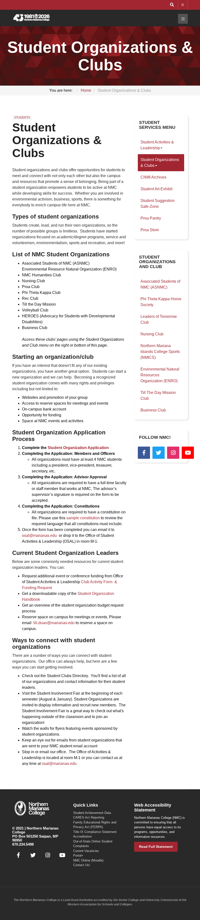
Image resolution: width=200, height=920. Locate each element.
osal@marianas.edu (39, 535)
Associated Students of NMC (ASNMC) (160, 284)
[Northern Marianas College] (31, 18)
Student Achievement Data (92, 813)
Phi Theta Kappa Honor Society (160, 302)
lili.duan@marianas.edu (54, 623)
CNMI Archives (153, 177)
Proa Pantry (150, 218)
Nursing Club (151, 334)
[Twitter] (158, 453)
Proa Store (149, 230)
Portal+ (78, 855)
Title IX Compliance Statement (95, 832)
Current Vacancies (86, 851)
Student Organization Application (78, 448)
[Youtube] (188, 453)
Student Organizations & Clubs (57, 140)
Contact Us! (81, 865)
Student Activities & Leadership (157, 145)
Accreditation (82, 836)
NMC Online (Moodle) (88, 860)
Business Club (153, 410)
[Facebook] (144, 453)
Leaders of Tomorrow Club (158, 319)
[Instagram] (173, 453)
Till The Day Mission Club (158, 395)
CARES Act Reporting (88, 817)
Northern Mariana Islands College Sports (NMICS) (160, 352)
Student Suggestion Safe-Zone (157, 204)
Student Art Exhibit (156, 189)
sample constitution (83, 518)
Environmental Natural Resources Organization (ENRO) (159, 375)
